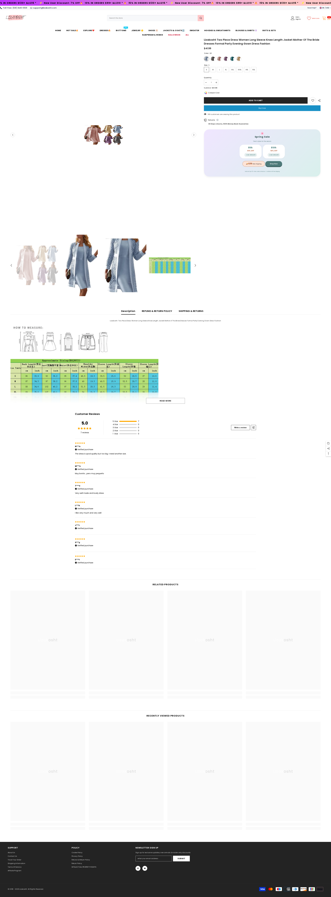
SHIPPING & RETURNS (191, 311)
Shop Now (274, 164)
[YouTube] (144, 868)
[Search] (155, 18)
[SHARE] (318, 100)
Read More (165, 401)
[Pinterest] (138, 868)
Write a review (240, 427)
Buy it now (262, 108)
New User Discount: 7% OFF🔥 (84, 3)
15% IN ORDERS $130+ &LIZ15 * (37, 3)
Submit (181, 858)
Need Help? (311, 8)
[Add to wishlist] (313, 100)
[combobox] (152, 18)
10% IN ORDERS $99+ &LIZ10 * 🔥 (127, 3)
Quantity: (208, 78)
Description (128, 311)
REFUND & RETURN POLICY (157, 311)
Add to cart (256, 100)
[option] (103, 135)
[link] (47, 692)
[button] (12, 135)
